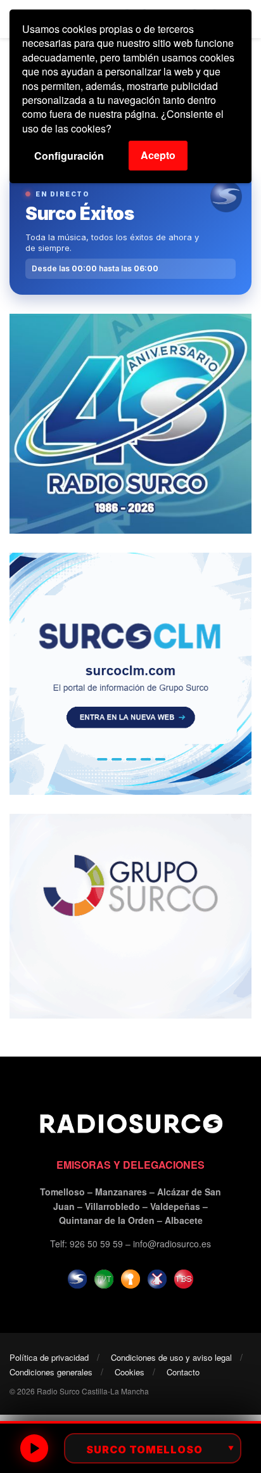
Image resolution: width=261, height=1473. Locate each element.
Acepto (158, 155)
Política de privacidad (49, 1357)
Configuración (69, 155)
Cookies (129, 1372)
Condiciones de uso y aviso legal (171, 1357)
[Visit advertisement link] (130, 424)
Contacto (183, 1372)
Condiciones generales (51, 1372)
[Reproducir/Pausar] (34, 1448)
